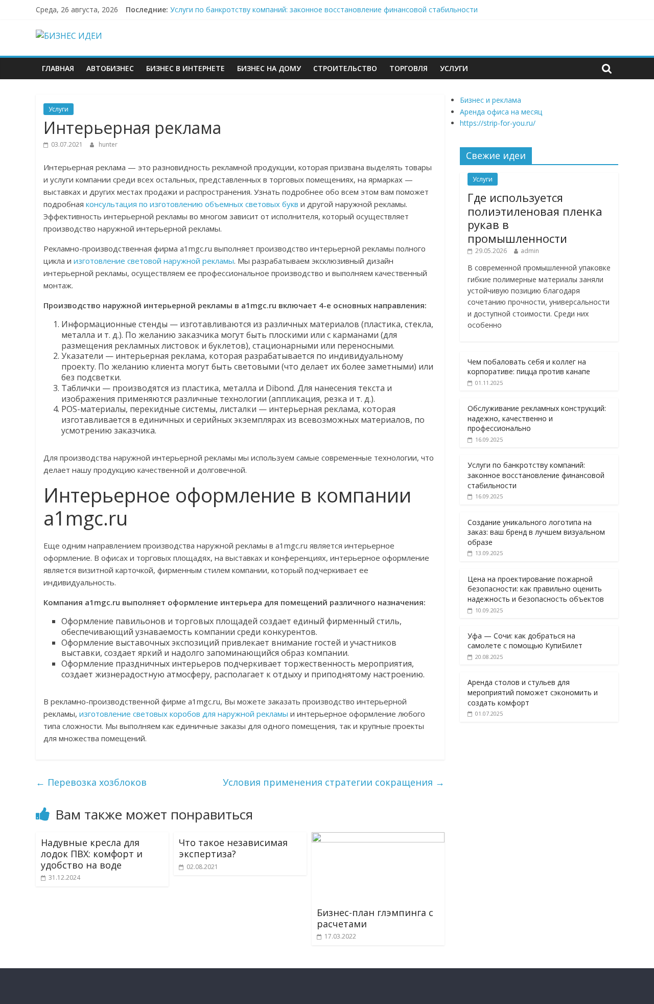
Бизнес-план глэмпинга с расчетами (375, 918)
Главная (58, 68)
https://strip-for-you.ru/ (497, 123)
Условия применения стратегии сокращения (334, 782)
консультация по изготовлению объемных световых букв (192, 204)
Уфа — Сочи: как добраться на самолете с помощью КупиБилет (525, 641)
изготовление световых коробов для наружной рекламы (183, 714)
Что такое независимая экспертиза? (233, 848)
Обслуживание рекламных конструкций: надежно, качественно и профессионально (537, 418)
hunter (108, 144)
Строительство (345, 68)
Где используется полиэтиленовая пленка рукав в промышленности (535, 217)
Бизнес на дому (269, 68)
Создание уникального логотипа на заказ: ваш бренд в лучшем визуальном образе (536, 532)
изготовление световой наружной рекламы (154, 261)
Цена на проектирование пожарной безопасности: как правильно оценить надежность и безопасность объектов (536, 589)
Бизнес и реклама (490, 100)
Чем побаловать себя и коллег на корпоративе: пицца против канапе (529, 367)
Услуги (454, 68)
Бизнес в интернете (185, 68)
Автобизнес (110, 68)
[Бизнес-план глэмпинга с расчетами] (378, 838)
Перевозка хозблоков (91, 782)
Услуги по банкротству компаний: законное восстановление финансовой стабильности (324, 9)
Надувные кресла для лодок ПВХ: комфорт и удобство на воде (92, 853)
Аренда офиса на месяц (501, 112)
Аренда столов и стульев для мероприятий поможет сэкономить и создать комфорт (533, 692)
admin (530, 250)
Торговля (408, 68)
